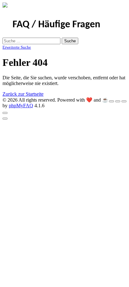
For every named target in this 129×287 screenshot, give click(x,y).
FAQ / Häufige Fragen (56, 25)
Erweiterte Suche (17, 47)
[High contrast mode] (123, 101)
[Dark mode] (117, 101)
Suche (70, 41)
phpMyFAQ (21, 105)
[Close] (5, 113)
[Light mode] (111, 101)
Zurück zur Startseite (23, 94)
